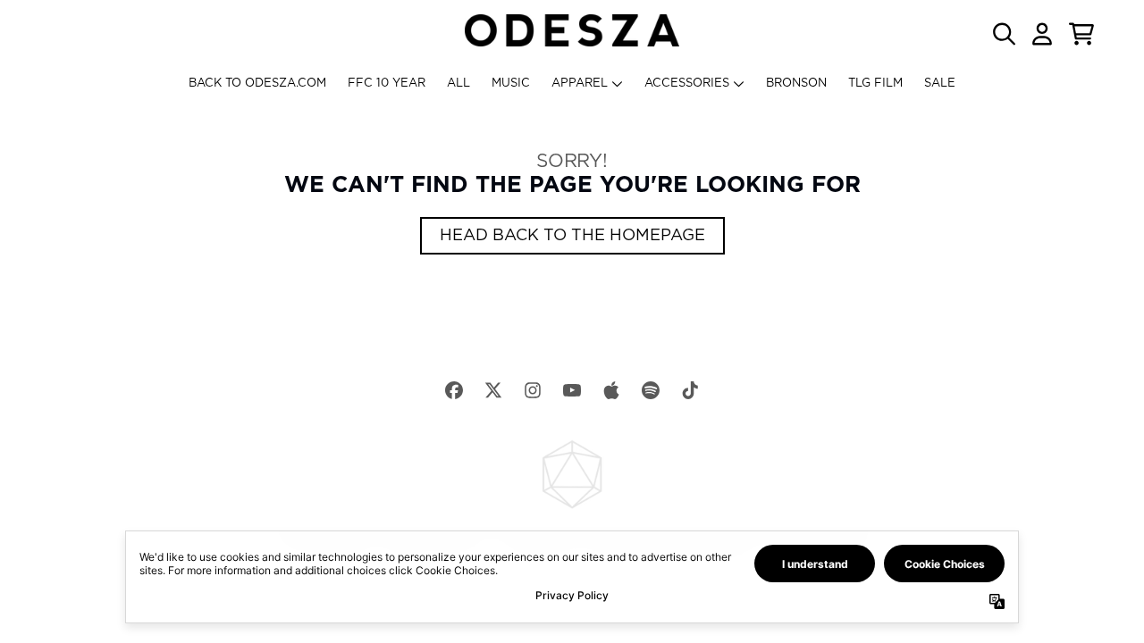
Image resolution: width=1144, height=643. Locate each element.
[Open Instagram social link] (532, 390)
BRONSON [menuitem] (796, 83)
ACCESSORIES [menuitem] (686, 83)
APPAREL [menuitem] (579, 83)
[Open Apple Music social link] (611, 390)
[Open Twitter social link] (493, 390)
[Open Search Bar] (1002, 33)
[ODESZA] (572, 30)
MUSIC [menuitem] (511, 83)
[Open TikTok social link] (690, 390)
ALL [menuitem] (458, 83)
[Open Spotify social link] (650, 390)
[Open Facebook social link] (454, 390)
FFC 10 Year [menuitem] (386, 83)
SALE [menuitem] (939, 83)
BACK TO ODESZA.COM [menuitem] (257, 83)
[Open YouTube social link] (572, 390)
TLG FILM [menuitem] (875, 83)
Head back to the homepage (572, 236)
